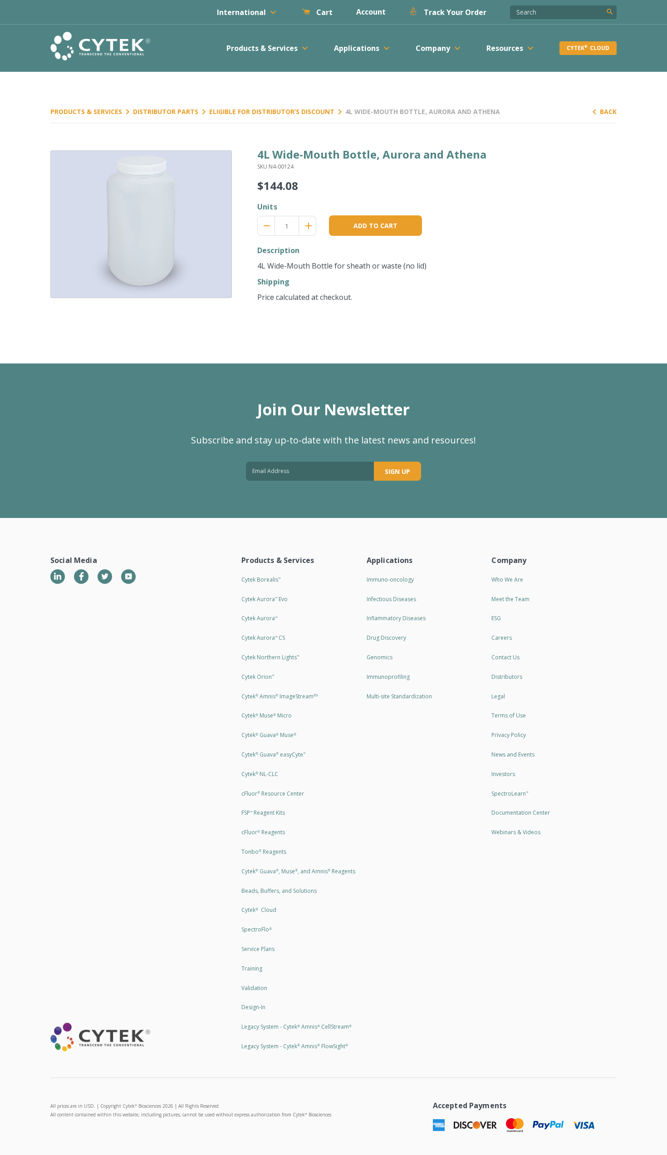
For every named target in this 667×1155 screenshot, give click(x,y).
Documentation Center (520, 812)
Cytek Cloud (588, 48)
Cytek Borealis (260, 579)
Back (608, 111)
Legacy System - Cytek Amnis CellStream (296, 1027)
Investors (503, 774)
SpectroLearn (509, 793)
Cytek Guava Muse (268, 735)
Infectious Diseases (391, 599)
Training (251, 968)
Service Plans (258, 949)
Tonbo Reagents (263, 852)
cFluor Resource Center (272, 793)
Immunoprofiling (388, 677)
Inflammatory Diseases (396, 618)
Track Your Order (454, 12)
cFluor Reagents (263, 832)
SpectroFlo (256, 929)
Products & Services (86, 111)
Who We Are (507, 579)
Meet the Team (510, 599)
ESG (496, 618)
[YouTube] (128, 576)
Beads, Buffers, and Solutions (279, 891)
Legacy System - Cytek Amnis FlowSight (294, 1046)
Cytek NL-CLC (259, 774)
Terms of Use (508, 715)
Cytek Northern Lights (270, 657)
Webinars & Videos (515, 832)
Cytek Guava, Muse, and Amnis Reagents (298, 871)
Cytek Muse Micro (266, 715)
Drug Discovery (386, 638)
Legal (498, 696)
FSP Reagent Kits (263, 812)
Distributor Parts (165, 111)
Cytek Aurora (259, 618)
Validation (254, 988)
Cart (323, 12)
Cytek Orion (257, 677)
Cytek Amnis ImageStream (279, 696)
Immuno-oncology (390, 579)
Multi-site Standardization (399, 696)
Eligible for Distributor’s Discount (271, 111)
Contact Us (505, 657)
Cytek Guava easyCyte (273, 754)
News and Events (513, 754)
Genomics (379, 657)
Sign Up (397, 471)
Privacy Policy (508, 735)
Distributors (506, 677)
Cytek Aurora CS (263, 638)
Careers (501, 638)
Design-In (253, 1007)
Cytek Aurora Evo (264, 599)
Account (371, 12)
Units (267, 207)
